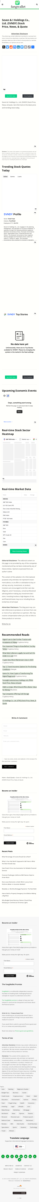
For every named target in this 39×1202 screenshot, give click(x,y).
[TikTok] (34, 1156)
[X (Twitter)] (7, 1156)
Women (11, 1131)
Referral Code (6, 1120)
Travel (3, 1131)
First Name (7, 828)
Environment (16, 1099)
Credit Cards (5, 1096)
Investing (4, 1106)
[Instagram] (12, 1156)
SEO (12, 1124)
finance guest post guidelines (24, 1031)
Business (15, 1092)
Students (23, 1127)
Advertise (19, 1166)
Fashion (25, 1099)
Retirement (29, 1120)
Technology (33, 1127)
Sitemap (30, 1169)
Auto (3, 1089)
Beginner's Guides (22, 1089)
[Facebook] (15, 47)
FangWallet (5, 991)
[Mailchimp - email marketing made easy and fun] (30, 845)
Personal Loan (15, 1117)
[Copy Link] (29, 47)
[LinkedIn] (30, 1156)
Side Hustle (20, 1124)
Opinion (21, 1113)
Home (4, 777)
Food (3, 1103)
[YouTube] (25, 1156)
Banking (10, 1089)
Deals (28, 1096)
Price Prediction (28, 96)
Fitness (34, 1099)
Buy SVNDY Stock (11, 96)
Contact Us (28, 1166)
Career (24, 1092)
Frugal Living (12, 1103)
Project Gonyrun (19, 1172)
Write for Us (6, 624)
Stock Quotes (11, 777)
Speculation (5, 1127)
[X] (4, 47)
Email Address (8, 835)
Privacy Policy (8, 1169)
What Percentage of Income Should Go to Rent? (16, 857)
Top (20, 1198)
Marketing (16, 1110)
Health (22, 1103)
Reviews (4, 1124)
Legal (12, 1106)
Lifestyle (20, 1106)
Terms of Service (20, 1169)
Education (5, 1099)
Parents (30, 1113)
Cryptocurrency (18, 1096)
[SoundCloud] (19, 1159)
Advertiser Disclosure (19, 34)
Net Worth (5, 1113)
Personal (4, 1117)
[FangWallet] (18, 4)
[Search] (36, 4)
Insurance (31, 1103)
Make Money (5, 1110)
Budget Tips (5, 1092)
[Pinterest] (16, 1156)
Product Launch (28, 1117)
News (13, 1113)
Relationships (18, 1120)
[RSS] (21, 1156)
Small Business (32, 1124)
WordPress (27, 1181)
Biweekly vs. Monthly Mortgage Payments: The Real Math (19, 889)
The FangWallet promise (9, 1000)
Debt (35, 1096)
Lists (28, 1106)
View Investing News (19, 551)
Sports (15, 1127)
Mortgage (26, 1110)
